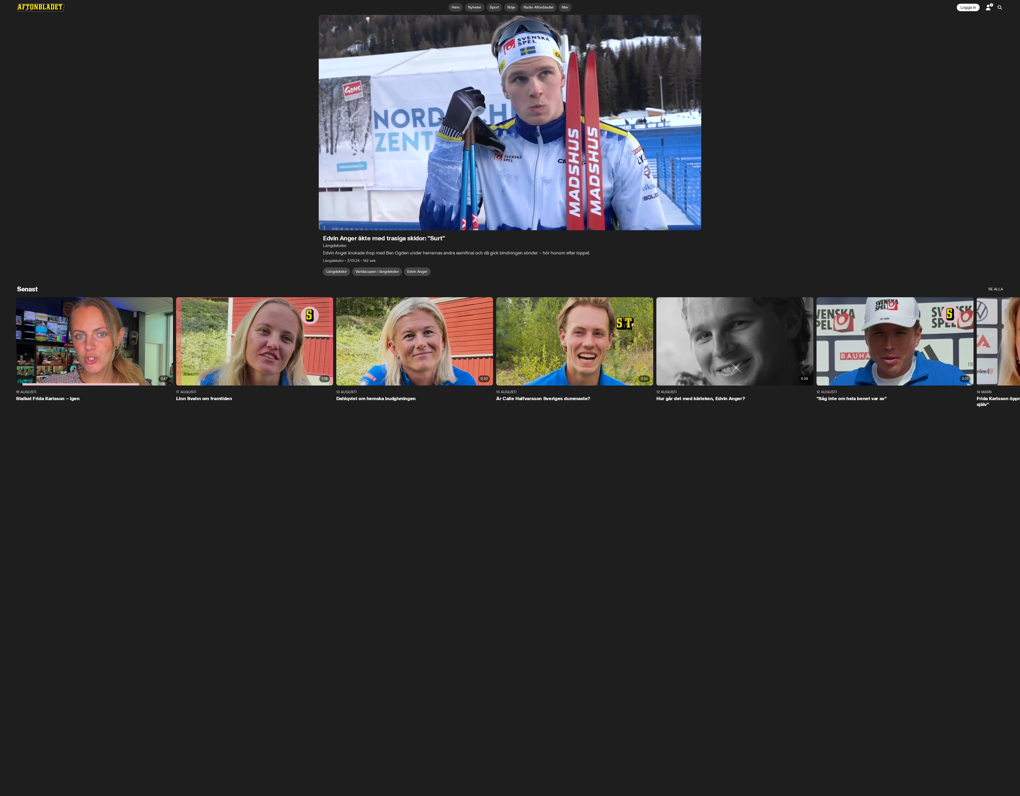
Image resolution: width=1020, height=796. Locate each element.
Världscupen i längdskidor (377, 271)
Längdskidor (336, 271)
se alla (995, 289)
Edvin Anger (417, 271)
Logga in (968, 7)
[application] (510, 122)
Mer (565, 7)
